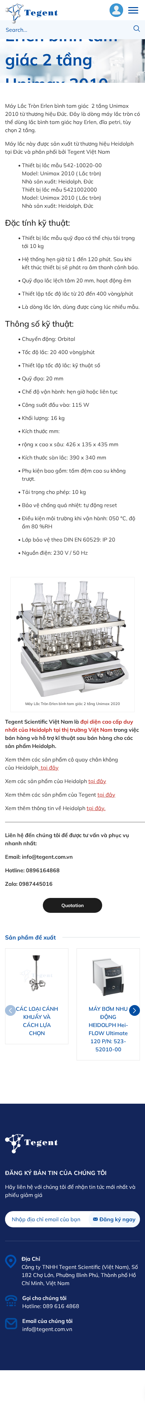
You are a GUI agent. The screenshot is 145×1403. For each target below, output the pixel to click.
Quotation (72, 905)
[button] (134, 1010)
